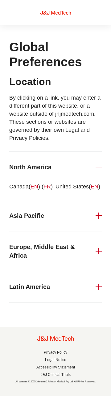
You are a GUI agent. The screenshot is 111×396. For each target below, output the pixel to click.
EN (34, 186)
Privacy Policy (55, 352)
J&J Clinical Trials (56, 374)
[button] (55, 167)
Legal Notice (55, 360)
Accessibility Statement (55, 367)
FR (47, 186)
